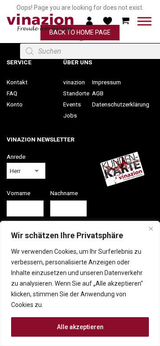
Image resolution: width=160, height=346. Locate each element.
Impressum (106, 82)
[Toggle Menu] (144, 21)
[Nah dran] (150, 228)
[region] (80, 283)
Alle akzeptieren (80, 326)
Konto (15, 104)
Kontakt (17, 82)
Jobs (70, 115)
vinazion (74, 82)
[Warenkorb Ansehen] (125, 20)
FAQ (12, 93)
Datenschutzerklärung (120, 104)
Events (72, 104)
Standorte (76, 93)
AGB (98, 93)
